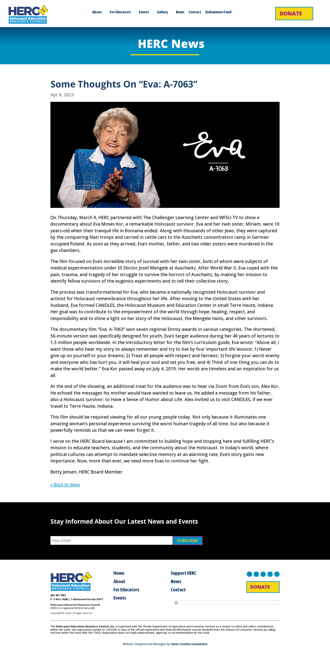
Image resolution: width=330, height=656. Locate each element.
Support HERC (183, 573)
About (97, 12)
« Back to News (65, 485)
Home (118, 573)
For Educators (120, 12)
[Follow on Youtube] (270, 574)
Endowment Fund (218, 12)
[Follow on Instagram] (263, 574)
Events (144, 12)
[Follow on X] (256, 574)
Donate (291, 13)
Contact (194, 12)
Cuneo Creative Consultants (189, 644)
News (180, 12)
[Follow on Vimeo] (277, 574)
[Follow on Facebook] (249, 574)
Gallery (162, 12)
